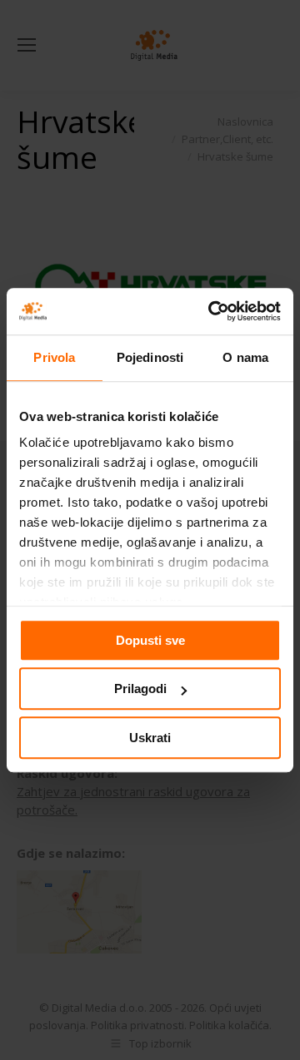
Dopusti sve (150, 640)
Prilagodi (140, 688)
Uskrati (150, 738)
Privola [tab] (54, 357)
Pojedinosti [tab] (150, 357)
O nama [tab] (245, 357)
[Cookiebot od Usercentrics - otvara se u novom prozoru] (211, 311)
